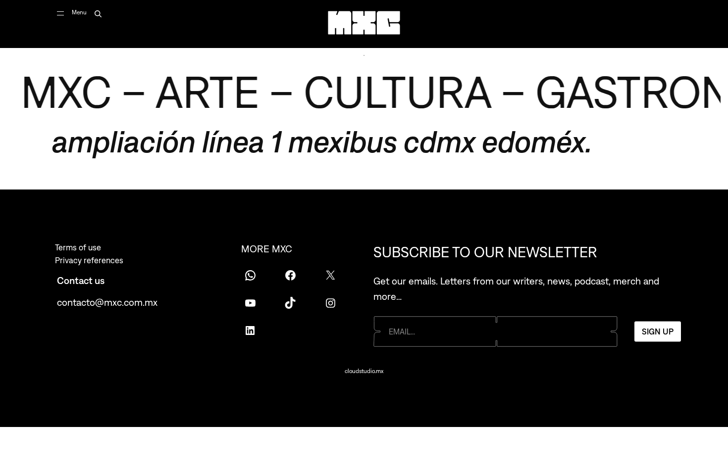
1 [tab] (364, 55)
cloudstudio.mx (364, 371)
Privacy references (89, 260)
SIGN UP (658, 331)
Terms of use (78, 247)
